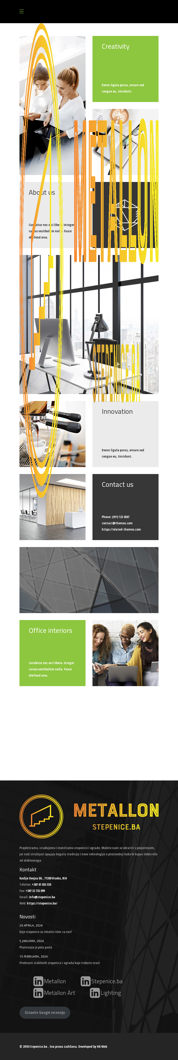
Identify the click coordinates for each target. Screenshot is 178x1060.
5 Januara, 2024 (31, 941)
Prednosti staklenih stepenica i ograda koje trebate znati (59, 963)
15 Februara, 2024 (33, 956)
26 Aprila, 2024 (31, 925)
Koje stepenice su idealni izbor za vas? (45, 931)
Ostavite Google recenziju (45, 1012)
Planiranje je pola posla (35, 947)
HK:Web (102, 1046)
